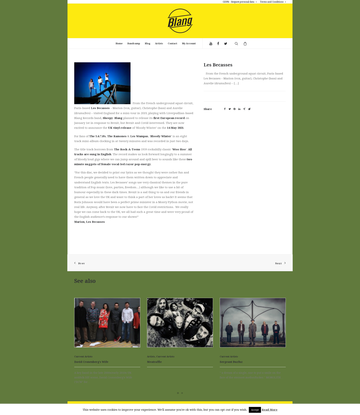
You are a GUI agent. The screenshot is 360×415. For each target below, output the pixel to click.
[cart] (244, 43)
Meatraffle (81, 366)
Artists (159, 43)
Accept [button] (255, 409)
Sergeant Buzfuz (158, 366)
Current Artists (92, 361)
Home (119, 43)
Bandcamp (134, 43)
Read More (270, 409)
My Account (189, 43)
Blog (147, 43)
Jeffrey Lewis (229, 366)
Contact (172, 43)
